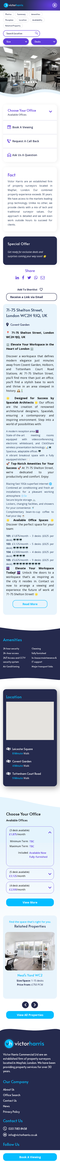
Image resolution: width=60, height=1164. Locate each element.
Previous (25, 1004)
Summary (21, 14)
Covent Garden (20, 324)
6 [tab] (36, 82)
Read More (30, 604)
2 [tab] (26, 82)
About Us (8, 1089)
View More (30, 902)
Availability (37, 20)
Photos (8, 14)
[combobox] (16, 41)
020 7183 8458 (17, 1129)
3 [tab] (29, 82)
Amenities (35, 14)
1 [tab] (24, 82)
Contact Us (10, 1100)
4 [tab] (31, 82)
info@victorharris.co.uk (22, 1135)
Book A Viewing (30, 1157)
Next (34, 1004)
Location (23, 20)
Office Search (11, 1095)
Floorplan (9, 20)
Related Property (12, 25)
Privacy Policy (11, 1112)
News (6, 1106)
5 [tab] (33, 82)
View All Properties (30, 1015)
